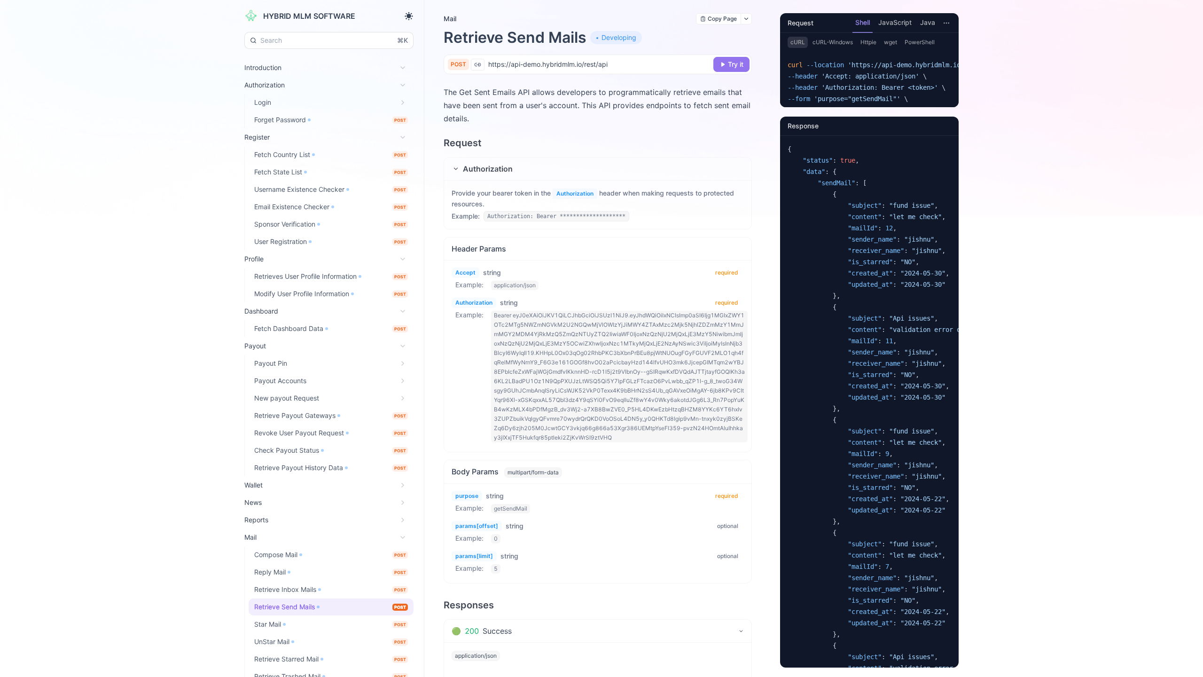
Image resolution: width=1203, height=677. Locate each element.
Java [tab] (927, 22)
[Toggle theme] (409, 16)
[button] (597, 168)
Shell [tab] (862, 22)
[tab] (597, 631)
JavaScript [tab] (895, 22)
